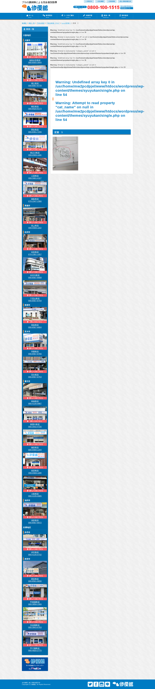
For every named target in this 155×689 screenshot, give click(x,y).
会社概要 (25, 682)
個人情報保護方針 (34, 682)
